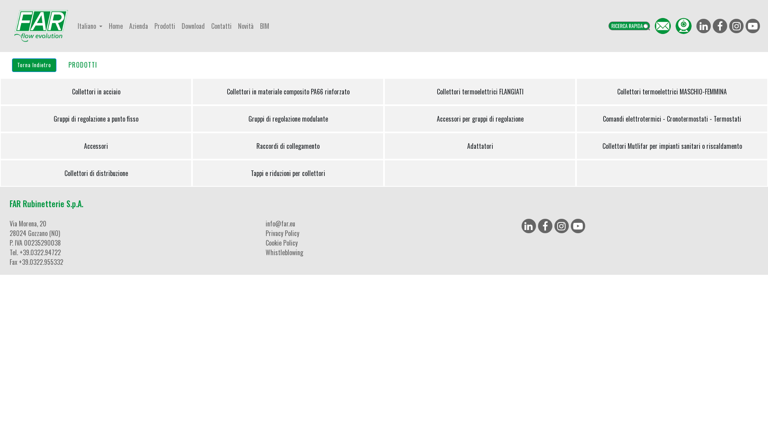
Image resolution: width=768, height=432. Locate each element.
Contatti (221, 26)
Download (193, 26)
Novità (246, 26)
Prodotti (164, 26)
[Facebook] (545, 226)
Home (116, 26)
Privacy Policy (282, 233)
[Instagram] (561, 226)
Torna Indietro (34, 65)
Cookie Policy (282, 243)
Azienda (138, 26)
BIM (264, 26)
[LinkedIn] (529, 226)
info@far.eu (280, 223)
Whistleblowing (284, 252)
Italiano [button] (88, 26)
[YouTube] (578, 226)
